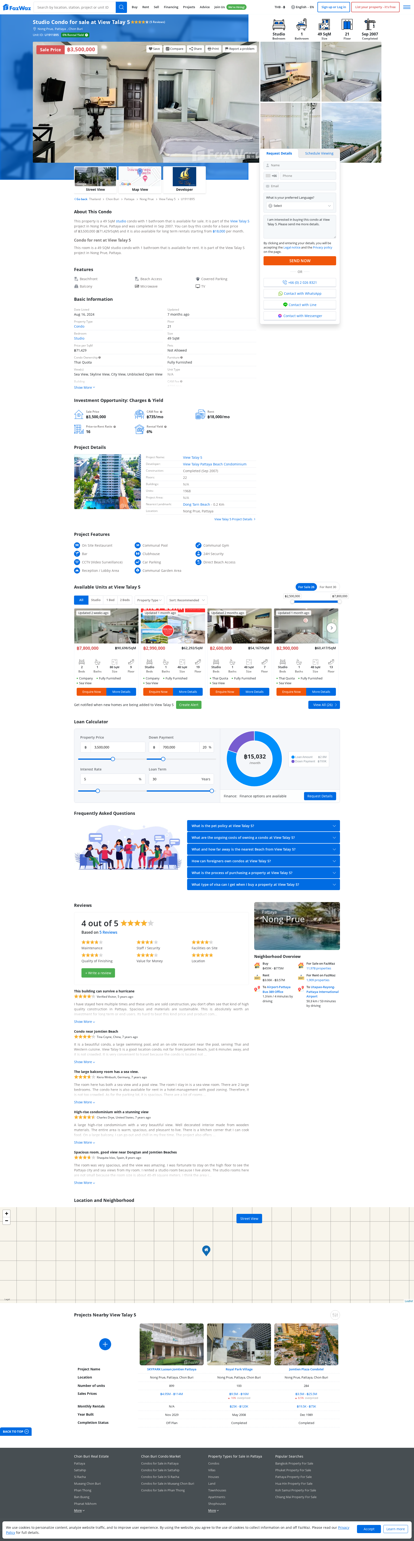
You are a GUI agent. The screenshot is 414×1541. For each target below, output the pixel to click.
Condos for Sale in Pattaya (159, 1463)
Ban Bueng (81, 1497)
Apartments (216, 1497)
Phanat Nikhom (85, 1503)
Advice (205, 7)
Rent (145, 7)
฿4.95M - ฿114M (171, 1394)
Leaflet (409, 1301)
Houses (213, 1477)
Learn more (395, 1529)
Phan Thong (82, 1490)
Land (211, 1483)
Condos (213, 1463)
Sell (156, 7)
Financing (171, 7)
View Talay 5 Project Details (233, 519)
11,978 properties (318, 968)
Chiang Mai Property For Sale (295, 1497)
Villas (211, 1470)
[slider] (292, 601)
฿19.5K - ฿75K (306, 1406)
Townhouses (217, 1490)
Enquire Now (91, 691)
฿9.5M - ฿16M (239, 1394)
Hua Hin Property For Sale (293, 1483)
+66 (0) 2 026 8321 (302, 282)
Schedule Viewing (319, 153)
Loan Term (157, 769)
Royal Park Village (239, 1369)
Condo (79, 326)
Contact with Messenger (302, 315)
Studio (79, 338)
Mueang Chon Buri (87, 1483)
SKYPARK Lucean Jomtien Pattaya (171, 1369)
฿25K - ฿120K (239, 1406)
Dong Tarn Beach (196, 504)
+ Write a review (98, 973)
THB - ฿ (280, 7)
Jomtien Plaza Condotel (306, 1369)
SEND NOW (299, 260)
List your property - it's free (375, 7)
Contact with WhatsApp (303, 293)
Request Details (279, 153)
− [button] (6, 1221)
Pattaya (60, 29)
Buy (135, 7)
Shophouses (217, 1503)
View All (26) (323, 704)
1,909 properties (317, 980)
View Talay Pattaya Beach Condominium (215, 464)
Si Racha (80, 1477)
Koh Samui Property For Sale (295, 1490)
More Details (121, 691)
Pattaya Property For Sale (293, 1477)
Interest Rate (91, 769)
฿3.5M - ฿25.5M (306, 1394)
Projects (189, 7)
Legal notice (291, 247)
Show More (83, 1021)
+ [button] (6, 1214)
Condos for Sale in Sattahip (160, 1470)
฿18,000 (219, 231)
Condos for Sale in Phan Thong (163, 1490)
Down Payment (161, 737)
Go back (81, 199)
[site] (16, 7)
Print (215, 48)
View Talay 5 (239, 221)
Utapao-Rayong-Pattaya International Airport (322, 991)
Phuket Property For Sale (293, 1470)
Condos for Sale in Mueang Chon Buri (167, 1483)
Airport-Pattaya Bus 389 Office (277, 989)
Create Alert (188, 704)
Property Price (92, 737)
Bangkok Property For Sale (294, 1463)
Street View (249, 1218)
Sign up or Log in (334, 7)
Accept (369, 1529)
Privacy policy (322, 247)
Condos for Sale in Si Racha (160, 1477)
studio (121, 221)
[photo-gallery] (290, 72)
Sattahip (80, 1470)
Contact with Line (302, 304)
